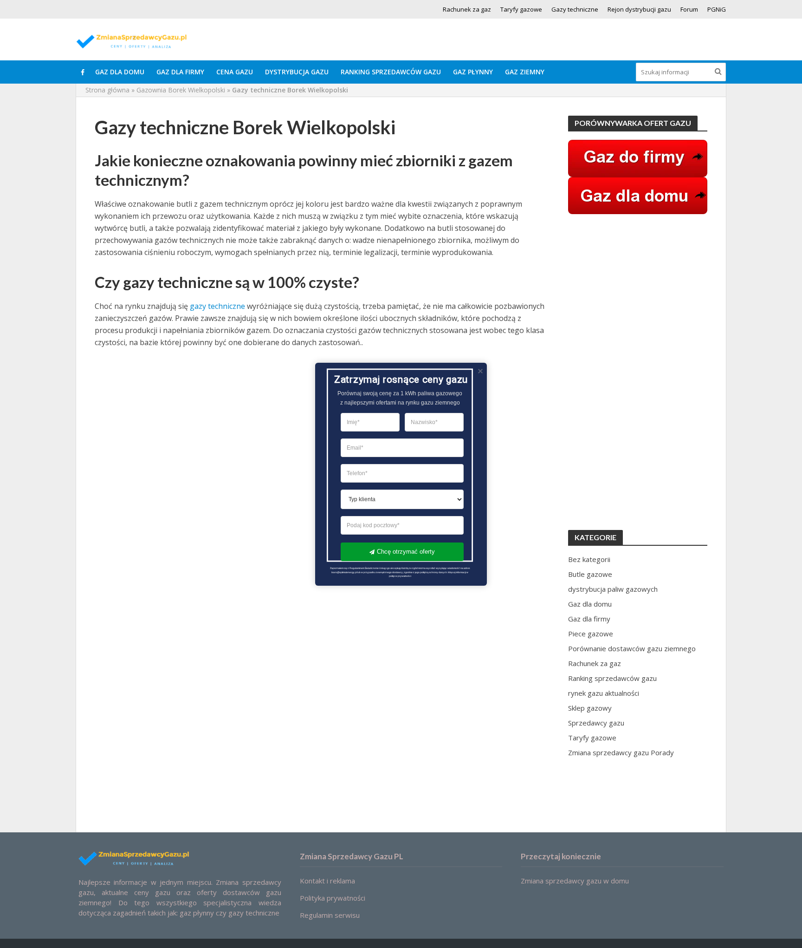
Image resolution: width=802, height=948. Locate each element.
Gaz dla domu (119, 71)
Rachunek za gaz (467, 9)
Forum (689, 9)
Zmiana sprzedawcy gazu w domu (575, 880)
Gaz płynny (473, 71)
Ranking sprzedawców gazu (391, 71)
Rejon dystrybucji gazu (639, 9)
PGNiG (716, 9)
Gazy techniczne (574, 9)
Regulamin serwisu (330, 915)
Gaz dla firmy (180, 71)
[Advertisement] (637, 372)
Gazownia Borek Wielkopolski (180, 89)
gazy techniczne (217, 306)
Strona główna (107, 89)
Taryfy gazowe (521, 9)
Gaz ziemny (524, 71)
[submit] (718, 71)
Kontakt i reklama (327, 880)
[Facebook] (82, 71)
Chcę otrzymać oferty (406, 551)
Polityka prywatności (332, 897)
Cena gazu (234, 71)
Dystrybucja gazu (297, 71)
